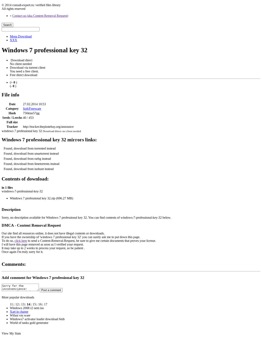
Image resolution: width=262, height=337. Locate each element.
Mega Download (21, 36)
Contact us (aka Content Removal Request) (40, 15)
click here (21, 240)
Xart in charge (19, 311)
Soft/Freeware (32, 108)
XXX (13, 40)
